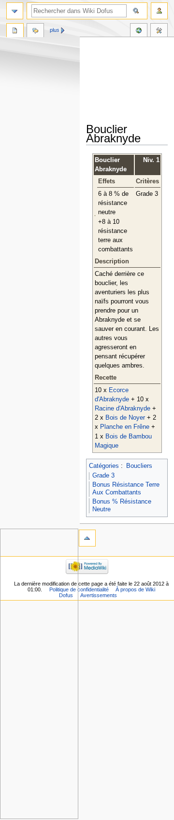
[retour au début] (87, 538)
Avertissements (98, 595)
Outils (159, 31)
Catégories (104, 466)
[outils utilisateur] (159, 10)
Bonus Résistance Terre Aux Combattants (126, 488)
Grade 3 (103, 475)
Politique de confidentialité (79, 589)
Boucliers (139, 466)
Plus (54, 30)
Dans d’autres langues (138, 31)
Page (15, 31)
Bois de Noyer (125, 417)
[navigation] (14, 10)
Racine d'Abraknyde (122, 408)
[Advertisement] (130, 80)
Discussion (35, 31)
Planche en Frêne (124, 427)
